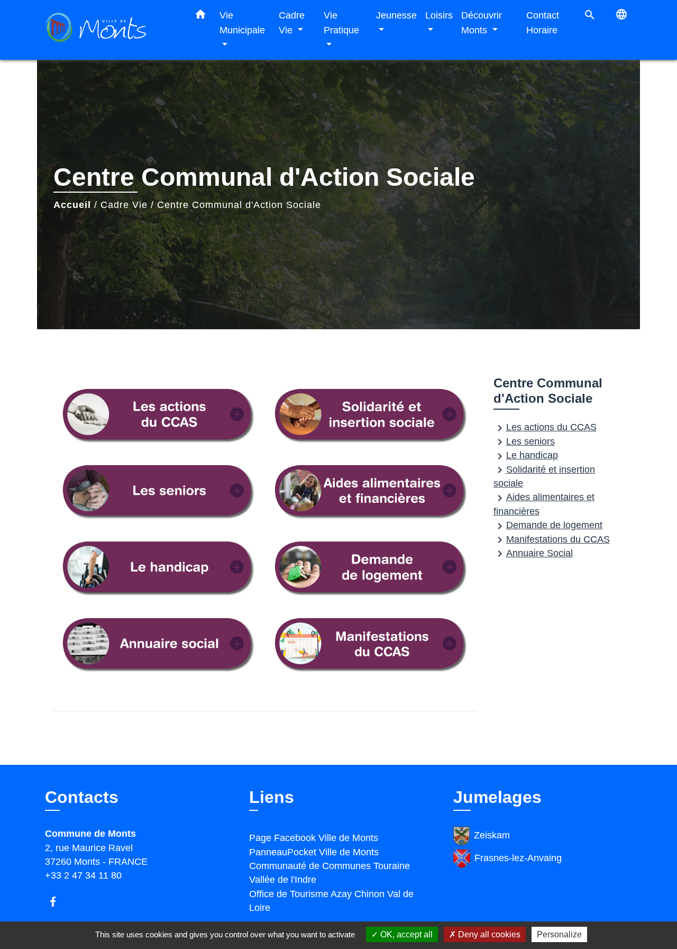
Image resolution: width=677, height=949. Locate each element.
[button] (200, 16)
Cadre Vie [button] (292, 22)
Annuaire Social (533, 553)
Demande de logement (547, 526)
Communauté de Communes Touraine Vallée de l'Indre (329, 873)
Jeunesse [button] (396, 15)
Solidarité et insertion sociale (544, 476)
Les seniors (524, 442)
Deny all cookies (488, 934)
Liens (271, 797)
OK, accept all (405, 934)
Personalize (559, 934)
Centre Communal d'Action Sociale (239, 205)
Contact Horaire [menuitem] (542, 22)
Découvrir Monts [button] (481, 22)
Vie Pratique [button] (341, 22)
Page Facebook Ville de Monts (313, 838)
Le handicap (525, 456)
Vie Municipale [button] (242, 22)
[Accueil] (111, 30)
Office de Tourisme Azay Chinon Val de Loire (331, 901)
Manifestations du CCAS (551, 540)
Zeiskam (492, 835)
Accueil (72, 205)
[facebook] (58, 901)
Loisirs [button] (439, 15)
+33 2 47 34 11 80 (83, 875)
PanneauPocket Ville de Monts (314, 852)
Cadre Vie (124, 205)
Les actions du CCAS (545, 428)
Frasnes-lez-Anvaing (518, 858)
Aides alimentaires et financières (543, 504)
